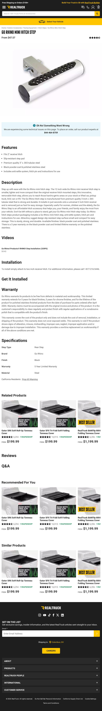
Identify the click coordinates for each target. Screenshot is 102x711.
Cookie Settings (90, 699)
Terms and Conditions (51, 703)
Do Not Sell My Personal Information (48, 699)
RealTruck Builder (92, 3)
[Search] (97, 13)
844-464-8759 (51, 132)
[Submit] (97, 633)
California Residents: (20, 379)
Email (4, 629)
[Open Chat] (82, 7)
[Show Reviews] (94, 38)
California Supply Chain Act (73, 699)
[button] (51, 661)
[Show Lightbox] (51, 79)
